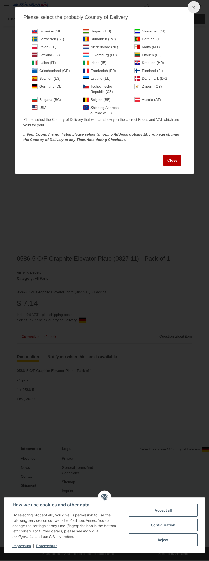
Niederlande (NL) (104, 47)
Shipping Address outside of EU (104, 110)
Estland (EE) (100, 78)
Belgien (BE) (100, 100)
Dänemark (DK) (154, 78)
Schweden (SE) (51, 39)
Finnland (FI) (152, 71)
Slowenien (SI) (153, 31)
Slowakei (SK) (50, 31)
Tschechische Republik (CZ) (101, 89)
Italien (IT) (47, 63)
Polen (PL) (47, 47)
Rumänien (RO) (103, 39)
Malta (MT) (151, 47)
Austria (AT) (151, 100)
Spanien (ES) (50, 78)
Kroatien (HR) (153, 63)
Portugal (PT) (153, 39)
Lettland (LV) (49, 55)
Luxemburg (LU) (103, 55)
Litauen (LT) (152, 55)
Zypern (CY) (152, 86)
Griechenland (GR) (54, 71)
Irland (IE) (98, 63)
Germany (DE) (51, 86)
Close (172, 160)
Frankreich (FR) (103, 71)
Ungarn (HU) (100, 31)
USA (42, 107)
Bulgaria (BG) (50, 100)
